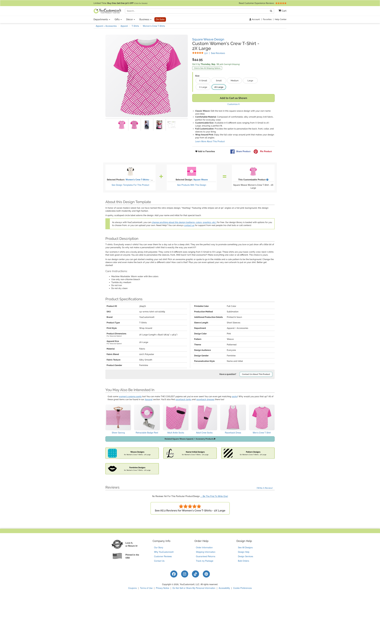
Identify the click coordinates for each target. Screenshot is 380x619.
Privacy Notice (162, 587)
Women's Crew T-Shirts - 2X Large (143, 179)
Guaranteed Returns (205, 556)
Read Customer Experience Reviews (257, 3)
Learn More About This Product (210, 141)
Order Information (204, 547)
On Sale (160, 19)
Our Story (158, 547)
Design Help (243, 551)
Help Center (280, 19)
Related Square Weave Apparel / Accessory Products (189, 439)
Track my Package (204, 560)
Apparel (148, 399)
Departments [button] (101, 19)
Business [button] (144, 19)
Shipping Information (205, 551)
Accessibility (224, 587)
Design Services (245, 556)
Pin (265, 151)
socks (234, 396)
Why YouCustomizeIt (164, 551)
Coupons (132, 587)
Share (243, 151)
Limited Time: (120, 3)
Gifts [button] (117, 19)
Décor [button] (129, 19)
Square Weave (200, 179)
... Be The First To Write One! (214, 496)
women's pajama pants (130, 396)
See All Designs (245, 547)
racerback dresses (205, 399)
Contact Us (159, 560)
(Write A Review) (265, 488)
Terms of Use (146, 587)
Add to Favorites (206, 151)
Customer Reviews (163, 556)
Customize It (233, 104)
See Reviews (214, 53)
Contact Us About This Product (256, 374)
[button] (281, 11)
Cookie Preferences (242, 587)
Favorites (267, 19)
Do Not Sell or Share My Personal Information (193, 587)
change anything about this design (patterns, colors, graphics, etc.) (184, 222)
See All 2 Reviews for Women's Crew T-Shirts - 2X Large (190, 510)
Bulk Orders (243, 560)
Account (255, 19)
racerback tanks (183, 399)
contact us (189, 225)
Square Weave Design (208, 39)
